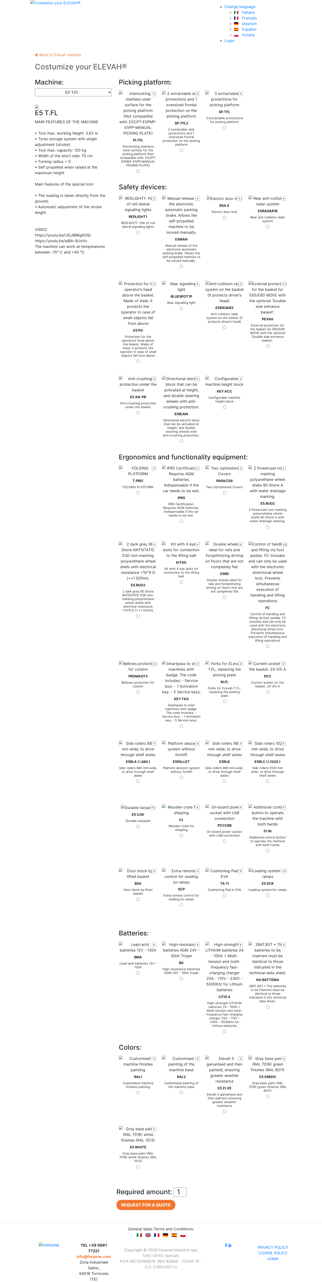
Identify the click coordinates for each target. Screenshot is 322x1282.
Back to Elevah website (59, 54)
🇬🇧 (148, 1235)
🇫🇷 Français (245, 18)
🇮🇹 (139, 1235)
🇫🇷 (157, 1235)
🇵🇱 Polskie (244, 35)
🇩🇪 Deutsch (245, 23)
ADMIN (273, 1259)
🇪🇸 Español (245, 29)
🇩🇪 (165, 1235)
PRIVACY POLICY (273, 1247)
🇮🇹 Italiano (244, 12)
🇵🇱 (183, 1235)
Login (229, 40)
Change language (240, 6)
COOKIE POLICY (273, 1253)
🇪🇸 (174, 1235)
